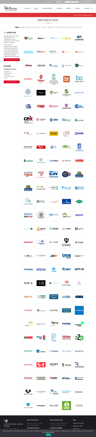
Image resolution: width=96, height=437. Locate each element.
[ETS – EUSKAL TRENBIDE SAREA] (41, 174)
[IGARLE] (41, 229)
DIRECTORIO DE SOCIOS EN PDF (12, 59)
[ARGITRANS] (79, 52)
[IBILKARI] (66, 215)
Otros (6, 78)
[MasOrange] (41, 283)
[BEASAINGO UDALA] (53, 92)
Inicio (75, 15)
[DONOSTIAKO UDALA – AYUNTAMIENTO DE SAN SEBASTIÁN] (79, 147)
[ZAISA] (66, 405)
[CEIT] (28, 120)
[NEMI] (79, 297)
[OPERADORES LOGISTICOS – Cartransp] (66, 310)
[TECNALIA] (53, 365)
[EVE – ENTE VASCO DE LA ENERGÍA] (53, 188)
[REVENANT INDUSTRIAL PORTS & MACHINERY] (28, 351)
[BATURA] (41, 92)
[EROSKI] (79, 161)
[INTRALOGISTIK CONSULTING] (53, 242)
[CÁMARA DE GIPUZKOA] (53, 106)
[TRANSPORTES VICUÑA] (28, 378)
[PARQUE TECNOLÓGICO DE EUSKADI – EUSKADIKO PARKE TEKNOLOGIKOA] (53, 324)
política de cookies (49, 432)
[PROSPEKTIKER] (79, 324)
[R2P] (79, 337)
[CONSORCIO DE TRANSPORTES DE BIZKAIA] (28, 133)
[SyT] (41, 365)
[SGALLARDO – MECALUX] (66, 351)
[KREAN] (41, 269)
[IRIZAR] (79, 242)
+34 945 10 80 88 (56, 428)
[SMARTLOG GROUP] (28, 365)
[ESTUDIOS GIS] (28, 174)
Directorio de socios (87, 15)
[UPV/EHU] (28, 392)
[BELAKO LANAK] (66, 92)
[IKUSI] (53, 229)
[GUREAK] (41, 215)
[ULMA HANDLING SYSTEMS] (53, 378)
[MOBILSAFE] (28, 297)
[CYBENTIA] (41, 133)
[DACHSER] (53, 133)
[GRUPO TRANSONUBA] (79, 201)
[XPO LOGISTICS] (41, 405)
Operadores (7, 75)
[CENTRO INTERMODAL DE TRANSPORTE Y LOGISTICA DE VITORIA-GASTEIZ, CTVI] (53, 120)
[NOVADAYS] (28, 310)
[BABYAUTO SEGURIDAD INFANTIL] (66, 79)
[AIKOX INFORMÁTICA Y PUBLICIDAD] (66, 38)
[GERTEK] (28, 201)
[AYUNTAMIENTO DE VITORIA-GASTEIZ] (53, 79)
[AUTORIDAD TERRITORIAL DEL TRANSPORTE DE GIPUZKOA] (79, 65)
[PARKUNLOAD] (41, 324)
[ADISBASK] (28, 38)
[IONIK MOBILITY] (66, 242)
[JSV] (53, 256)
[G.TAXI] (79, 188)
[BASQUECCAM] (28, 92)
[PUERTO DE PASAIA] (53, 337)
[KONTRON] (28, 269)
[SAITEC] (41, 351)
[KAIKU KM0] (66, 256)
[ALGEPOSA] (79, 38)
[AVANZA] (28, 79)
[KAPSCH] (79, 256)
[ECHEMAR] (28, 161)
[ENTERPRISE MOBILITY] (41, 161)
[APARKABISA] (53, 52)
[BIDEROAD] (79, 92)
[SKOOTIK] (79, 351)
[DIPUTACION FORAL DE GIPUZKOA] (53, 147)
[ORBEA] (79, 310)
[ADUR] (41, 38)
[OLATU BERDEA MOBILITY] (53, 310)
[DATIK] (79, 133)
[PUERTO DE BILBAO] (41, 337)
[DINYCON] (28, 147)
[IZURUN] (41, 256)
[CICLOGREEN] (66, 120)
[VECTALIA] (41, 392)
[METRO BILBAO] (66, 283)
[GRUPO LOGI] (53, 201)
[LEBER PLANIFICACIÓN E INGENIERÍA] (66, 269)
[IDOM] (79, 215)
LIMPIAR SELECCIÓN (12, 81)
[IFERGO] (28, 229)
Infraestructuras (8, 73)
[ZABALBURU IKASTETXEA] (53, 405)
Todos (17, 27)
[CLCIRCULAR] (79, 120)
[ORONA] (28, 324)
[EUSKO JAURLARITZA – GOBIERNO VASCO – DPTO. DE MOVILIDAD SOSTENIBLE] (79, 174)
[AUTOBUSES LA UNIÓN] (53, 65)
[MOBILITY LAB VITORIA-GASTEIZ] (79, 283)
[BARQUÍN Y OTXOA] (79, 79)
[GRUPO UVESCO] (28, 215)
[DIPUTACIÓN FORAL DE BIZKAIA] (41, 147)
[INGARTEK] (79, 229)
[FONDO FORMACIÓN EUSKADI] (66, 188)
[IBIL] (53, 215)
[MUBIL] (66, 297)
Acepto (48, 434)
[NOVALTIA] (41, 310)
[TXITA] (41, 378)
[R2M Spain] (66, 337)
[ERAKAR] (53, 161)
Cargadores (7, 71)
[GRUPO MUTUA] (66, 201)
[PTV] (28, 337)
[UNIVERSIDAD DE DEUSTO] (79, 378)
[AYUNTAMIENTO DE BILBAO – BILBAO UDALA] (41, 79)
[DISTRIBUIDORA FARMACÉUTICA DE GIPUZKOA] (66, 147)
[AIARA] (53, 38)
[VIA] (53, 392)
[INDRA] (66, 229)
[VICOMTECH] (66, 392)
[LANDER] (53, 269)
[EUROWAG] (53, 174)
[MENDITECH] (53, 283)
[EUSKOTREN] (41, 188)
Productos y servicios (10, 76)
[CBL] (79, 106)
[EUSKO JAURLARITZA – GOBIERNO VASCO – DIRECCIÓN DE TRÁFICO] (66, 174)
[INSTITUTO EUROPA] (41, 242)
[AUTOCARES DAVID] (66, 65)
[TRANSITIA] (79, 365)
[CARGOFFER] (66, 106)
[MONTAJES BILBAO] (53, 297)
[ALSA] (28, 52)
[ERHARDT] (66, 161)
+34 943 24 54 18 (33, 428)
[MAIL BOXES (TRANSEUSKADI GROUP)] (28, 283)
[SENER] (53, 351)
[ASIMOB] (41, 65)
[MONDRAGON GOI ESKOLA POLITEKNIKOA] (41, 297)
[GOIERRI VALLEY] (41, 201)
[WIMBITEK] (28, 405)
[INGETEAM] (28, 242)
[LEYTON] (79, 269)
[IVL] (28, 256)
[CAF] (41, 106)
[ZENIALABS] (79, 405)
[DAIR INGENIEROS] (66, 133)
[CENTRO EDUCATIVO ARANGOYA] (41, 120)
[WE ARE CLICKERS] (79, 392)
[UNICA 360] (66, 378)
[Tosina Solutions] (66, 365)
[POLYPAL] (66, 324)
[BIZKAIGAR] (28, 106)
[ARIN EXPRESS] (28, 65)
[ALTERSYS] (41, 52)
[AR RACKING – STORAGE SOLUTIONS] (66, 52)
